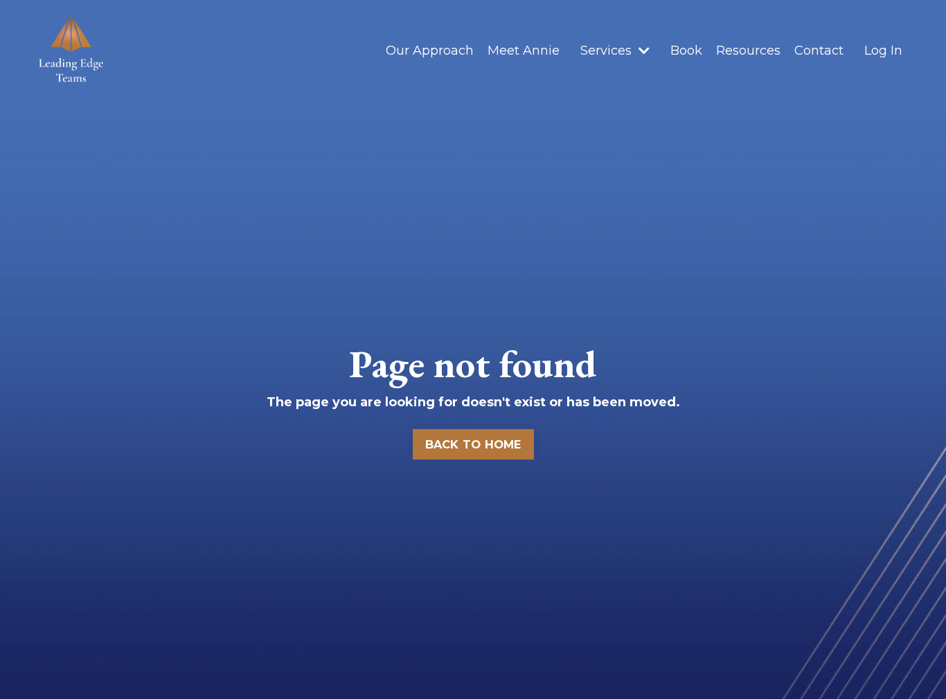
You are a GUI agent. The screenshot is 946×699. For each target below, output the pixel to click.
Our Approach (430, 50)
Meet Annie (524, 50)
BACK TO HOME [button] (473, 444)
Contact (819, 50)
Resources (748, 50)
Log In (883, 50)
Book (686, 50)
